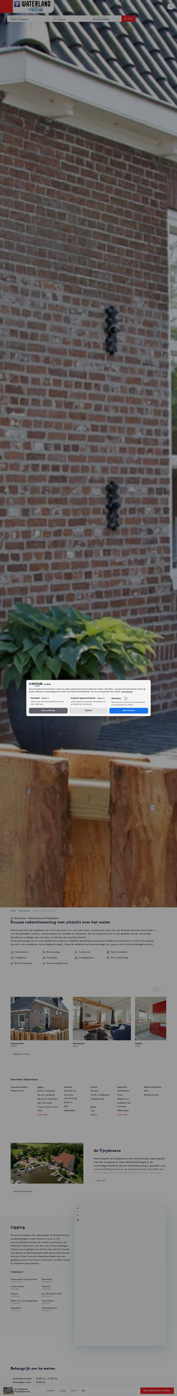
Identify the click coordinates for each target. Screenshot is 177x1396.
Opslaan (88, 710)
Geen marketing (48, 710)
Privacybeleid (127, 691)
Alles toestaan (129, 710)
